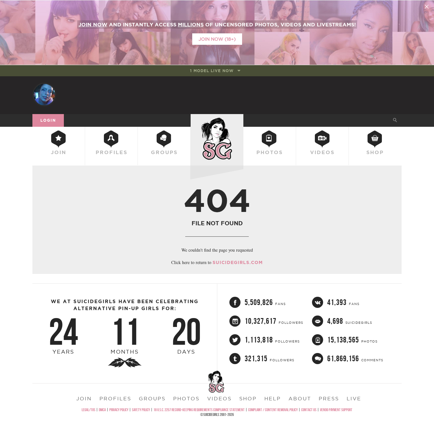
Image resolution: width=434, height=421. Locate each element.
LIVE (354, 398)
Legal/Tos (88, 409)
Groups (164, 152)
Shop (375, 152)
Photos (269, 152)
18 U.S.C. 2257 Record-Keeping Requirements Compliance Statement (199, 409)
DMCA (102, 409)
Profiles (111, 152)
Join (58, 152)
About (299, 398)
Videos (322, 152)
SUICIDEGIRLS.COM (238, 262)
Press (329, 398)
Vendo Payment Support (336, 409)
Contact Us (308, 409)
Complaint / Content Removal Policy (273, 409)
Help (272, 398)
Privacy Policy (118, 409)
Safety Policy (141, 409)
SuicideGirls (217, 120)
